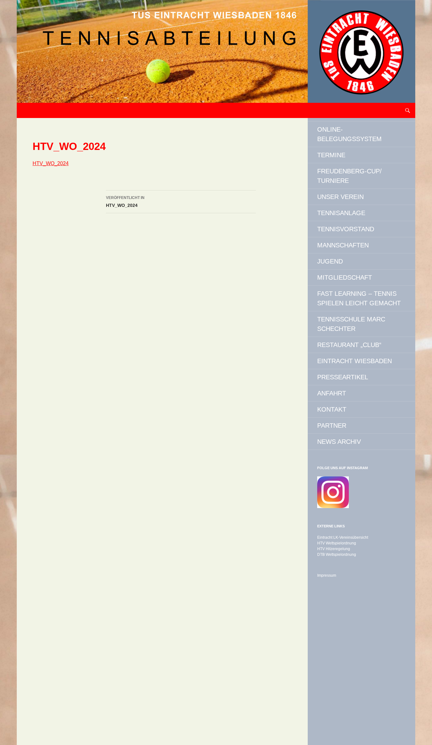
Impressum (326, 575)
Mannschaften (343, 245)
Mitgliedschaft (344, 277)
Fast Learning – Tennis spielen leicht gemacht (359, 298)
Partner (331, 425)
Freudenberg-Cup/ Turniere (349, 176)
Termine (331, 155)
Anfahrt (331, 393)
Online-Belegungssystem (349, 134)
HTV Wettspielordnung (336, 543)
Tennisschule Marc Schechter (351, 324)
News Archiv (339, 441)
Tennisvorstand (345, 229)
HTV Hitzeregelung (333, 549)
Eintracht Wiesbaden (354, 360)
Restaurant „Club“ (349, 344)
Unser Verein (340, 196)
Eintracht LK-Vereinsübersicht (342, 537)
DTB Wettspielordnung (336, 554)
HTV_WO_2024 (51, 163)
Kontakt (331, 409)
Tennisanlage (341, 212)
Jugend (330, 261)
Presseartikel (342, 377)
